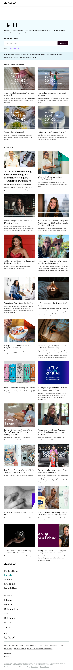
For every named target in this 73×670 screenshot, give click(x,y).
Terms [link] (39, 645)
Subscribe (63, 43)
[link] (10, 3)
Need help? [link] (7, 653)
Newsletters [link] (10, 588)
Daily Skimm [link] (11, 571)
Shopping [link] (9, 584)
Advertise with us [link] (20, 649)
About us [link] (7, 645)
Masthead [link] (15, 645)
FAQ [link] (21, 645)
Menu (67, 3)
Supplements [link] (25, 54)
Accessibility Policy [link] (56, 645)
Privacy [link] (45, 645)
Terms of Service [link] (44, 667)
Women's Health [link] (35, 54)
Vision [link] (43, 54)
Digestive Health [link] (51, 54)
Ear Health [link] (14, 57)
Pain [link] (20, 57)
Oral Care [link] (7, 57)
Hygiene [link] (59, 54)
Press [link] (27, 645)
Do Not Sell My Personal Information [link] (39, 649)
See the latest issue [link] (15, 48)
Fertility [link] (35, 57)
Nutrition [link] (17, 54)
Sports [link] (8, 580)
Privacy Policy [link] (34, 667)
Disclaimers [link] (8, 649)
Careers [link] (33, 645)
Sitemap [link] (7, 657)
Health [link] (8, 575)
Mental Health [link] (27, 57)
